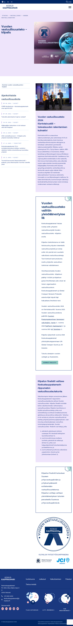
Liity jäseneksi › (48, 610)
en (8, 2)
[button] (68, 2)
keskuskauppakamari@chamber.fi (11, 600)
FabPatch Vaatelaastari (53, 326)
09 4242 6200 (8, 596)
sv (11, 2)
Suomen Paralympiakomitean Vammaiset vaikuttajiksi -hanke (52, 319)
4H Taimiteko (55, 329)
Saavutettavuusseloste (44, 621)
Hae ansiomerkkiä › (65, 609)
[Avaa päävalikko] (70, 6)
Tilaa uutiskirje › (32, 610)
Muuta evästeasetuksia (61, 623)
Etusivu (5, 15)
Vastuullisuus (15, 15)
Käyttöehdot (51, 623)
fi (4, 2)
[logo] (10, 7)
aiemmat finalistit (49, 362)
